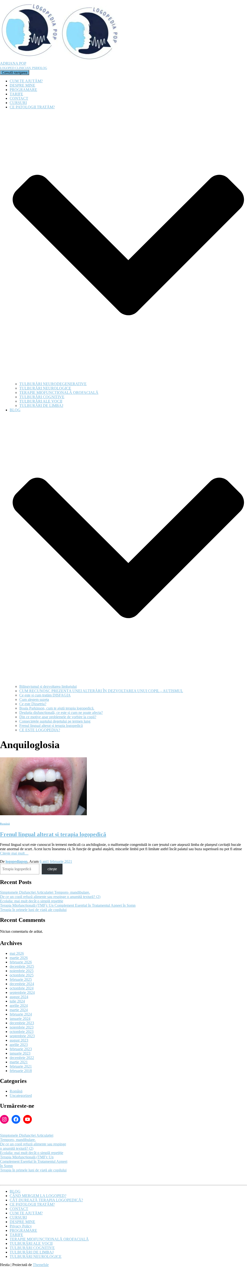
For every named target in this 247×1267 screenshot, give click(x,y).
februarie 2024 (21, 1014)
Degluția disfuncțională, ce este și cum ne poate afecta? (61, 712)
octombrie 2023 (22, 1032)
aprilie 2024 (19, 1005)
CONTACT (19, 98)
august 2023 (19, 1040)
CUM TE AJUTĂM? (26, 81)
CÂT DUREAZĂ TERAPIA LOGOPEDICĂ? (46, 1200)
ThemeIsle (41, 1265)
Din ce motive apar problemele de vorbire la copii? (57, 717)
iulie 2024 (17, 1001)
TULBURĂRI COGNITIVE (41, 397)
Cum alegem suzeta (34, 699)
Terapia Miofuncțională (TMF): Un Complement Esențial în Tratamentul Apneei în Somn (68, 905)
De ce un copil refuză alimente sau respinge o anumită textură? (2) (50, 897)
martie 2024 (19, 1010)
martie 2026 (19, 958)
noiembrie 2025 (22, 971)
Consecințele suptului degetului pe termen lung (54, 721)
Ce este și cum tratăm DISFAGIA (45, 695)
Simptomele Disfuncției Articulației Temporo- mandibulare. (45, 892)
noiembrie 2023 (22, 1027)
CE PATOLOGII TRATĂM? (32, 1204)
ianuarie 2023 (20, 1053)
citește (52, 869)
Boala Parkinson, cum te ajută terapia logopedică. (56, 708)
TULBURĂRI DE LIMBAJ (41, 406)
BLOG (15, 1191)
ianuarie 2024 (20, 1018)
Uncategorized (21, 1095)
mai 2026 (17, 953)
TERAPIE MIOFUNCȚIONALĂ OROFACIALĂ (58, 392)
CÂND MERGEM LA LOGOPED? (38, 1196)
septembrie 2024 (22, 992)
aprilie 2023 (19, 1045)
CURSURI (18, 103)
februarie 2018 (21, 1071)
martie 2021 (19, 1062)
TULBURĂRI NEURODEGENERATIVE (53, 384)
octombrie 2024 (22, 988)
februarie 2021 (21, 1066)
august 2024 (19, 997)
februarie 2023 (21, 1049)
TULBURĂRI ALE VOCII (40, 401)
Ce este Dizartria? (32, 704)
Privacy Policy (21, 1226)
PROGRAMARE (23, 90)
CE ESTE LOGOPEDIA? (39, 730)
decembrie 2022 (22, 1058)
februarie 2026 (21, 962)
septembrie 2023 (22, 1036)
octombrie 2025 (22, 975)
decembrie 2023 (22, 1023)
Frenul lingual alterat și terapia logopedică (51, 726)
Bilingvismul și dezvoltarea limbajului (48, 686)
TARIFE (16, 94)
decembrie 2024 (22, 984)
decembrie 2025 (22, 966)
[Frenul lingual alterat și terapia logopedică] (43, 814)
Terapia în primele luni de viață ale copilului (33, 910)
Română (5, 823)
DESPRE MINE (22, 85)
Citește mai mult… (14, 853)
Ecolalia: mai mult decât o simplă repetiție (31, 901)
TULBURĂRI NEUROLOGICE (45, 388)
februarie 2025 (21, 979)
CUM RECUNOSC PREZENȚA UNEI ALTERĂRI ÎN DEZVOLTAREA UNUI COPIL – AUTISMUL (101, 691)
